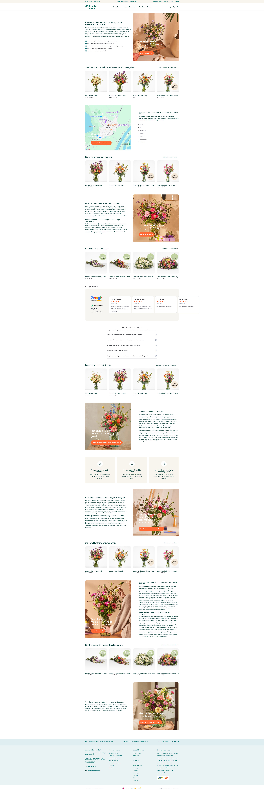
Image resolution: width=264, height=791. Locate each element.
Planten (142, 7)
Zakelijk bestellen (114, 760)
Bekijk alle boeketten (170, 543)
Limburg (96, 524)
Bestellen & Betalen (114, 753)
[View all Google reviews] (97, 299)
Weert (141, 124)
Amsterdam (161, 755)
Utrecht (109, 522)
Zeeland (87, 525)
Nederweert (143, 139)
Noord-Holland (95, 522)
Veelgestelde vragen (157, 1)
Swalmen (142, 136)
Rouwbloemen (130, 7)
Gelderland (115, 522)
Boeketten (116, 7)
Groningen (113, 524)
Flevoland (121, 522)
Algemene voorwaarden (167, 788)
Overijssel (101, 524)
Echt (141, 127)
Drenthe (118, 524)
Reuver (142, 133)
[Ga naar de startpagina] (91, 7)
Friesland (107, 524)
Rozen (149, 7)
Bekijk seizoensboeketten (169, 645)
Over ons (111, 765)
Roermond (143, 130)
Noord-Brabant (89, 524)
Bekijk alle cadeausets (170, 157)
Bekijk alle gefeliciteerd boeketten (166, 365)
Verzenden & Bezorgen (115, 755)
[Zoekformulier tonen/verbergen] (170, 7)
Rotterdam (168, 755)
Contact (166, 1)
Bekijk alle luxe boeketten (169, 248)
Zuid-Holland (103, 522)
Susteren (142, 142)
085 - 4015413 (175, 1)
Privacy (177, 788)
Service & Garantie (114, 758)
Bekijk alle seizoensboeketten (168, 67)
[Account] (174, 7)
